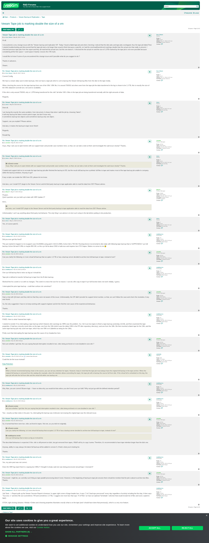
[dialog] (104, 528)
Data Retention (7, 364)
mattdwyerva (159, 234)
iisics (157, 102)
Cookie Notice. (43, 527)
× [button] (206, 515)
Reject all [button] (187, 528)
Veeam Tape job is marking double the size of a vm (32, 23)
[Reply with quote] (149, 35)
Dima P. (158, 189)
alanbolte (158, 354)
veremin (158, 140)
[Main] (12, 5)
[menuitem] (196, 13)
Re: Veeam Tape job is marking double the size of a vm (21, 71)
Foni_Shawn (159, 34)
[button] (69, 531)
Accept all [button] (154, 528)
